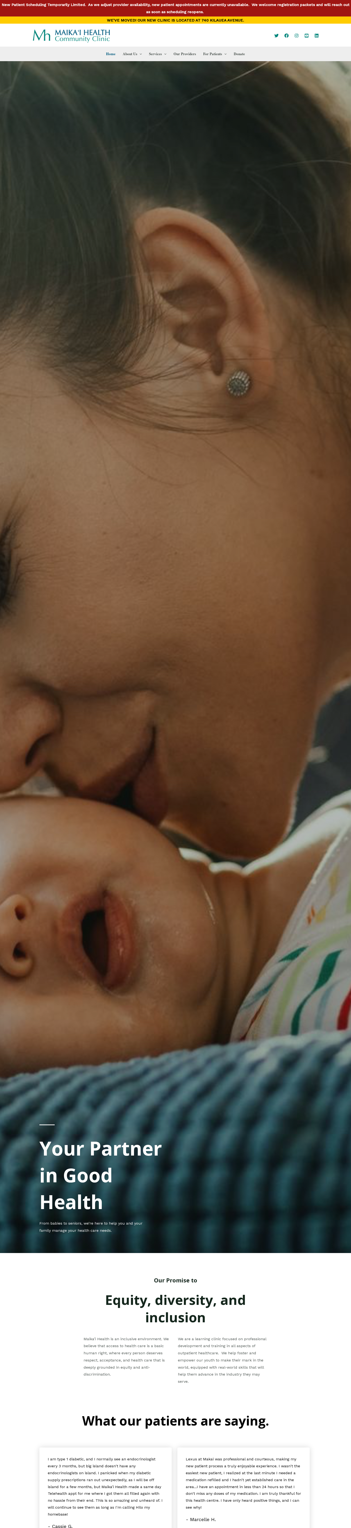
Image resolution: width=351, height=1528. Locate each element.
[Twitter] (276, 35)
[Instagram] (296, 35)
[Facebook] (286, 35)
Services (155, 53)
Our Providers (185, 53)
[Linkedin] (316, 35)
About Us (130, 53)
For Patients (212, 53)
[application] (139, 54)
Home (111, 53)
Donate (239, 53)
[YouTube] (306, 35)
